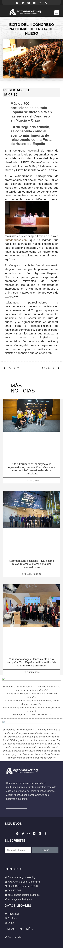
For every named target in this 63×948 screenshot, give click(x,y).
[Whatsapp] (45, 2)
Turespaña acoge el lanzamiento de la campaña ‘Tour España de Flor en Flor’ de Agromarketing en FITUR (31, 662)
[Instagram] (40, 2)
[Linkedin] (34, 2)
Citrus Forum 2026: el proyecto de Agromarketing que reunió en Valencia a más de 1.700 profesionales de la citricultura (31, 469)
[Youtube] (28, 2)
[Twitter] (23, 2)
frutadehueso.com (16, 240)
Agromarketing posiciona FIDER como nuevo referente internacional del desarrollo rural (31, 564)
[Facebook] (17, 2)
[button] (56, 12)
